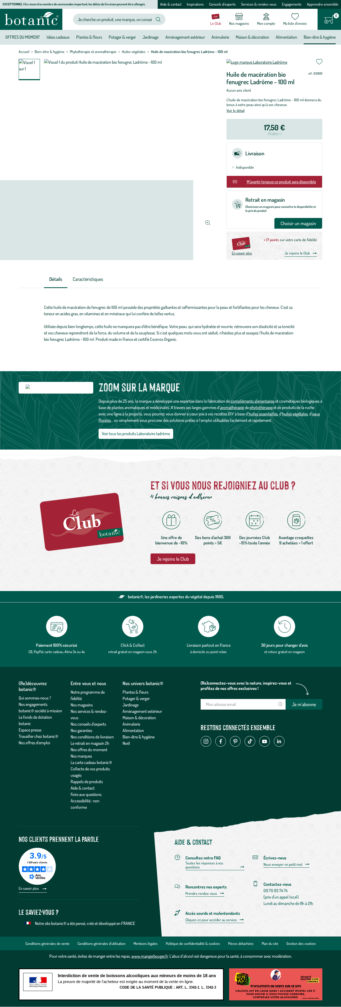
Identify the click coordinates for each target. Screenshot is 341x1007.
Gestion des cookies (301, 943)
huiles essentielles (263, 413)
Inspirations (195, 4)
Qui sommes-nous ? (35, 698)
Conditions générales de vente (47, 943)
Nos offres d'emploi (34, 742)
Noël (126, 743)
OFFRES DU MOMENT (22, 37)
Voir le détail (235, 110)
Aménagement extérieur (142, 711)
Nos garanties (81, 730)
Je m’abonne (304, 704)
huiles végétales (295, 413)
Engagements (292, 4)
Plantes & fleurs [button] (89, 37)
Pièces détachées (241, 943)
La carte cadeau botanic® (91, 762)
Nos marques (81, 756)
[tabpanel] (170, 323)
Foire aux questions (86, 794)
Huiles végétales (133, 51)
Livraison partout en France (208, 645)
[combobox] (115, 19)
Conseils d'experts (222, 4)
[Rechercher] (158, 19)
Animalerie (131, 724)
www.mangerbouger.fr (149, 956)
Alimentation (133, 730)
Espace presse (30, 730)
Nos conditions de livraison (92, 736)
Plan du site (270, 943)
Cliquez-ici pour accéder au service (211, 920)
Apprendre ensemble (322, 4)
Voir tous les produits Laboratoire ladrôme (136, 433)
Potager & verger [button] (122, 37)
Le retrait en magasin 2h (90, 743)
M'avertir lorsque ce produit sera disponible (281, 181)
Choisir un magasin (298, 223)
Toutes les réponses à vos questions (204, 865)
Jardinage (131, 704)
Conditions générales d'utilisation (101, 943)
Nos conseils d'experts (88, 724)
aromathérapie (232, 407)
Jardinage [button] (151, 37)
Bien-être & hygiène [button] (320, 37)
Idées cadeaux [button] (58, 37)
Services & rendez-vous (259, 4)
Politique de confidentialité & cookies (193, 943)
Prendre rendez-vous (201, 893)
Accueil (24, 51)
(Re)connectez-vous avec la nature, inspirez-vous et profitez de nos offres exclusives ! (246, 685)
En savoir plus (242, 253)
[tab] (55, 279)
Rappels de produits (87, 781)
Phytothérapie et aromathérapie (93, 51)
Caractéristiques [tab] (88, 279)
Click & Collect (133, 645)
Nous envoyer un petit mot (282, 864)
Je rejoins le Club (297, 253)
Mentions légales (145, 943)
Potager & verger (136, 698)
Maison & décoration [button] (252, 37)
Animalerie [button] (220, 37)
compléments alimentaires (252, 401)
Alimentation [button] (286, 37)
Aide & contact (170, 4)
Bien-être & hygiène (49, 51)
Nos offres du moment (89, 749)
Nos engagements (33, 704)
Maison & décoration (139, 717)
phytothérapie (261, 407)
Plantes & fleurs (135, 692)
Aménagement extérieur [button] (185, 37)
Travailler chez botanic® (38, 736)
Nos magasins (82, 704)
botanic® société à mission (40, 710)
